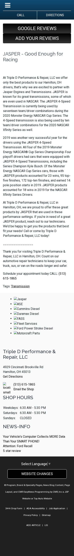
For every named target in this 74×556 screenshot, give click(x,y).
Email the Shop (23, 389)
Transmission (20, 286)
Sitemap (46, 515)
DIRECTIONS (54, 15)
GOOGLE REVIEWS (37, 28)
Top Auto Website (43, 498)
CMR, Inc (57, 491)
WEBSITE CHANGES (37, 474)
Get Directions (13, 376)
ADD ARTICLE (33, 525)
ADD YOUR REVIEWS (37, 38)
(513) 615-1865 (24, 384)
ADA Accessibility (35, 508)
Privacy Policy (30, 515)
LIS (46, 525)
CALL (19, 15)
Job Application (57, 508)
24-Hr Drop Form (13, 508)
